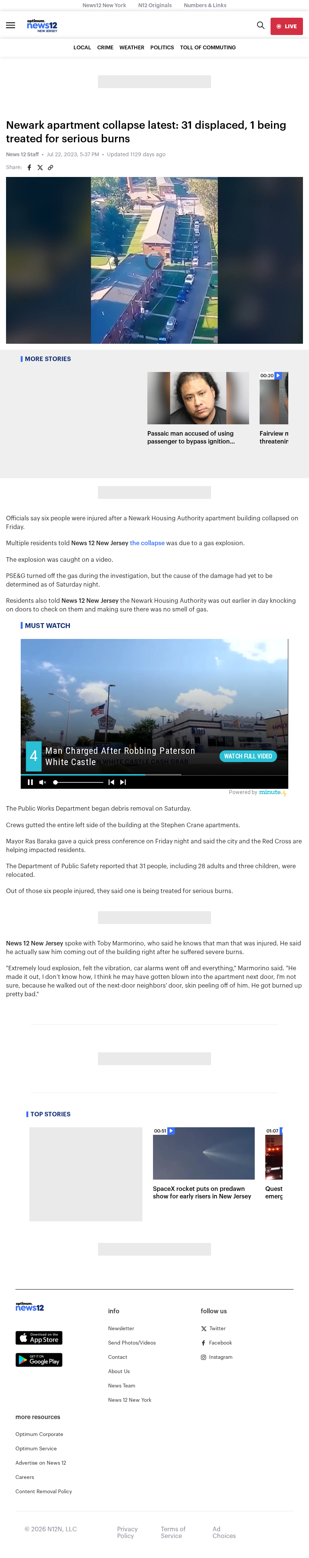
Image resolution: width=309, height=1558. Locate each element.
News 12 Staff (22, 154)
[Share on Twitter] (40, 168)
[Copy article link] (50, 168)
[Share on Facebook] (29, 168)
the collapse (147, 543)
